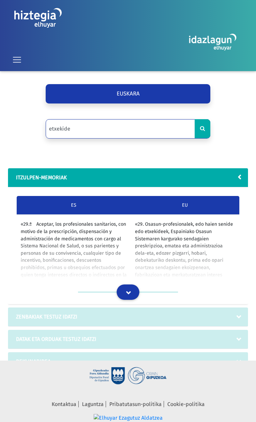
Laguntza (93, 404)
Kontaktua (64, 404)
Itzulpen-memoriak (41, 177)
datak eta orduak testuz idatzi (56, 339)
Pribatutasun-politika (135, 404)
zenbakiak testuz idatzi (46, 316)
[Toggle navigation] (17, 59)
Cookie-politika (186, 404)
